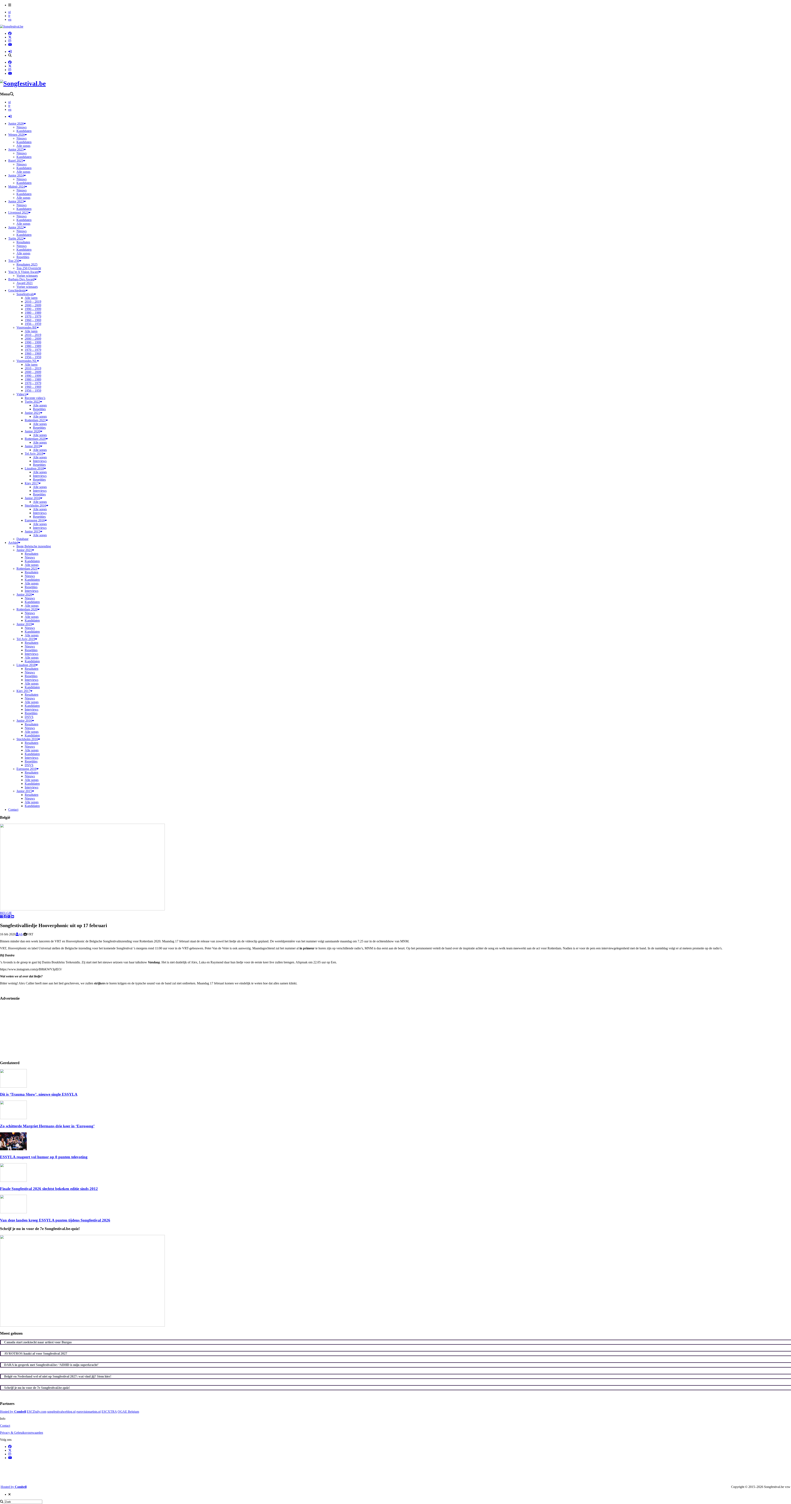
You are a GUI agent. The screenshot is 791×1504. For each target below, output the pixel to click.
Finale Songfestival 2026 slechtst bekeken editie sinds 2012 (49, 1189)
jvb (21, 934)
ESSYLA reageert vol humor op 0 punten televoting (44, 1157)
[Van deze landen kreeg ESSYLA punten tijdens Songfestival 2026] (13, 1212)
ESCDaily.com (36, 1411)
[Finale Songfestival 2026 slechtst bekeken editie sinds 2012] (13, 1180)
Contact (5, 1425)
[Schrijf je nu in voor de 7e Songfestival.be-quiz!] (82, 1325)
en (9, 19)
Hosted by (13, 1411)
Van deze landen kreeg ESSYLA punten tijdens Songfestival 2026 (55, 1220)
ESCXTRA (109, 1411)
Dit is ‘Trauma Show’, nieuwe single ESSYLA (38, 1094)
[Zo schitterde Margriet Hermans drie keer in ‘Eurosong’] (13, 1118)
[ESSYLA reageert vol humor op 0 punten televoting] (13, 1149)
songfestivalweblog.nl (61, 1411)
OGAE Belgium (128, 1411)
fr (9, 16)
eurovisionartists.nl (88, 1411)
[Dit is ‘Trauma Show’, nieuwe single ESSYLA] (13, 1086)
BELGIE (6, 913)
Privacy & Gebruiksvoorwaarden (21, 1432)
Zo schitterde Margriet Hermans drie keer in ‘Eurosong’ (47, 1126)
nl (9, 12)
